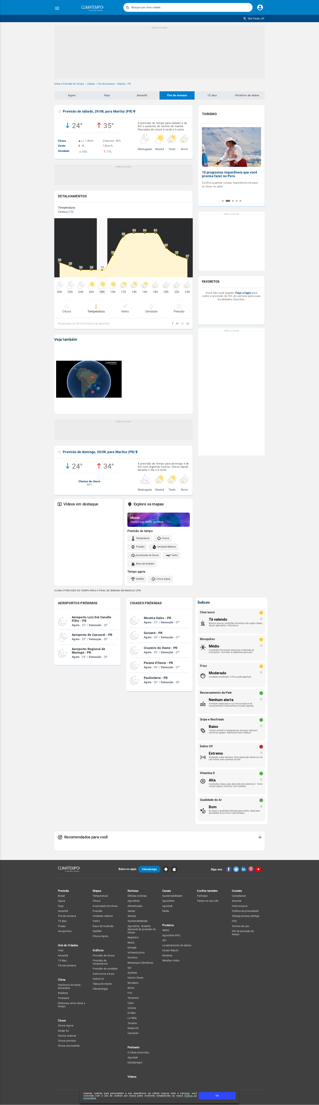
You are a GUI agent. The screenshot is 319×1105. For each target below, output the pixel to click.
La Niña (132, 1017)
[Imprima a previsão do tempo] (187, 323)
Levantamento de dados (176, 945)
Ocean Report (170, 950)
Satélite (140, 579)
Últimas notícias (137, 895)
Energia (132, 947)
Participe (202, 895)
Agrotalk (133, 1057)
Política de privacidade (245, 910)
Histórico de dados (247, 95)
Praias (62, 926)
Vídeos (132, 1076)
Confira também (207, 890)
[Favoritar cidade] (59, 111)
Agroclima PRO (171, 935)
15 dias (212, 95)
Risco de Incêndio (145, 563)
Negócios (133, 937)
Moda (131, 942)
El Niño (132, 1012)
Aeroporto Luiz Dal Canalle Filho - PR (91, 619)
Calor (131, 1003)
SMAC (165, 930)
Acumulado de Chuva (147, 555)
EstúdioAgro (135, 1062)
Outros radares (67, 1035)
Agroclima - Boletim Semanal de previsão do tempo (142, 929)
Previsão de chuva (103, 955)
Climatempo (149, 869)
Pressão (140, 546)
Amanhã (142, 95)
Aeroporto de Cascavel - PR (92, 635)
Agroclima (134, 900)
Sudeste (132, 972)
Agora (72, 95)
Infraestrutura (136, 952)
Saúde (131, 910)
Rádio (165, 910)
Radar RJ (63, 1030)
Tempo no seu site (207, 900)
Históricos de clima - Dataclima (70, 986)
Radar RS (133, 1028)
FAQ (234, 920)
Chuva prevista (67, 1040)
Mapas (97, 890)
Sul (129, 967)
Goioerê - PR (153, 633)
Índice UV (98, 978)
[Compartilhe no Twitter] (176, 323)
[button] (254, 18)
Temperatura (142, 538)
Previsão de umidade (105, 968)
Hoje (107, 95)
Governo (133, 957)
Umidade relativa (103, 915)
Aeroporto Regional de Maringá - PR (88, 650)
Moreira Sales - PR (157, 618)
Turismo (132, 1023)
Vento (174, 555)
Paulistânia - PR (156, 678)
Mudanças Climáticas (140, 962)
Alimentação (135, 906)
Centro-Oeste (135, 977)
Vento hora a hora (103, 973)
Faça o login (243, 293)
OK (217, 1095)
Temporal (133, 997)
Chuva (165, 538)
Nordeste (133, 982)
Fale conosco (240, 906)
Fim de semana (177, 95)
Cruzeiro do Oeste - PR (161, 648)
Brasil (61, 895)
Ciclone (132, 1008)
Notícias (133, 890)
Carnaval (133, 1033)
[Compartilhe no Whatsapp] (182, 323)
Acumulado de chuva (105, 906)
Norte (131, 987)
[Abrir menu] (57, 8)
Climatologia (100, 988)
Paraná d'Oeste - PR (158, 663)
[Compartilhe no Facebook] (173, 323)
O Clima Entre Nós (138, 1052)
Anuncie (236, 900)
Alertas (132, 915)
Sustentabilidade (138, 920)
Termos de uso (240, 926)
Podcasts (63, 998)
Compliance (239, 895)
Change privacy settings (245, 915)
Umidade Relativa (166, 546)
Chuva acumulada (69, 1045)
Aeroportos (64, 931)
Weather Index (170, 960)
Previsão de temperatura (100, 962)
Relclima (63, 993)
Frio (130, 992)
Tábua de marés (102, 983)
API (164, 940)
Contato (237, 890)
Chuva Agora (163, 579)
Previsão (63, 890)
